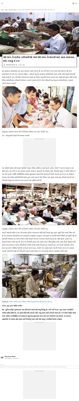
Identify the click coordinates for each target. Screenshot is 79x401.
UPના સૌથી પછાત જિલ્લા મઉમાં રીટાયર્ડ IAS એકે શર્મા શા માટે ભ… (31, 302)
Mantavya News (13, 9)
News (6, 9)
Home (2, 9)
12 (73, 3)
